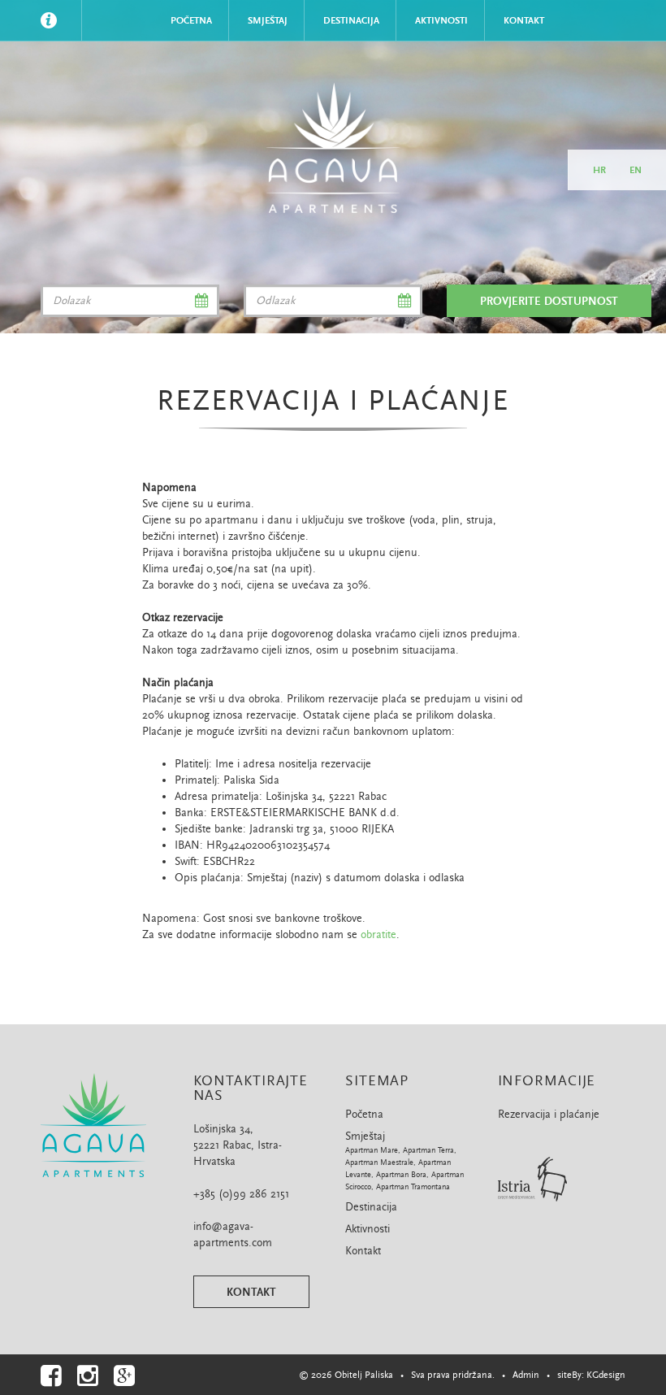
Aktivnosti (441, 20)
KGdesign (605, 1374)
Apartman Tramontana (413, 1187)
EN (635, 170)
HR (599, 170)
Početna (191, 20)
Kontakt (524, 20)
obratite (378, 934)
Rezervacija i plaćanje (548, 1114)
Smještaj (268, 20)
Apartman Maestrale (379, 1162)
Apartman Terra (428, 1150)
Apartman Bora (401, 1175)
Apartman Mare (371, 1150)
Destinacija (351, 20)
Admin (525, 1374)
